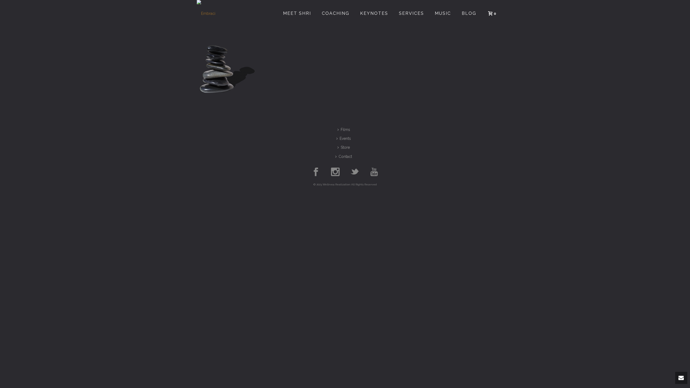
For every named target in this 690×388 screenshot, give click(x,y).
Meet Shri (297, 13)
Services (411, 13)
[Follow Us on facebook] (316, 172)
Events (345, 138)
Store (345, 147)
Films (345, 129)
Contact (345, 156)
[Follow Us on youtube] (374, 172)
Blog (469, 13)
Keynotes (374, 13)
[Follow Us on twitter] (354, 172)
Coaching (335, 13)
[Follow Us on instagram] (335, 172)
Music (443, 13)
